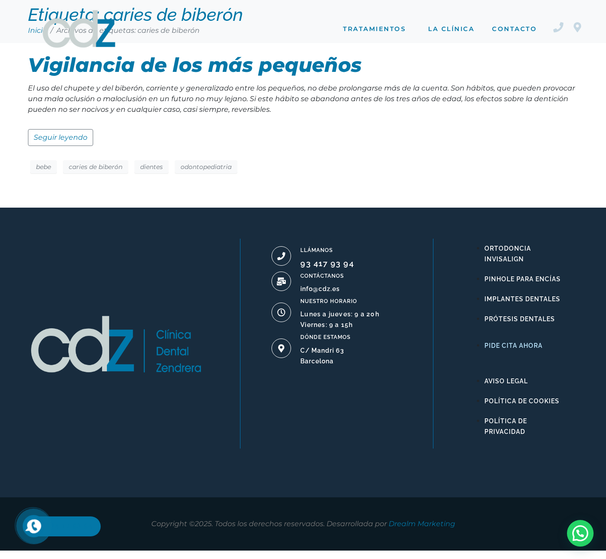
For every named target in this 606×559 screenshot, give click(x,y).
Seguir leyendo (60, 137)
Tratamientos (374, 29)
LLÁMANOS (316, 250)
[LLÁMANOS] (281, 256)
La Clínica (451, 29)
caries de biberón (95, 167)
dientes (151, 167)
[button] (580, 533)
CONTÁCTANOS (322, 276)
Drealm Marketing (422, 524)
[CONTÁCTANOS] (281, 281)
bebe (43, 167)
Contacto (514, 29)
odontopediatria (206, 167)
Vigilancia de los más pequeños (195, 65)
